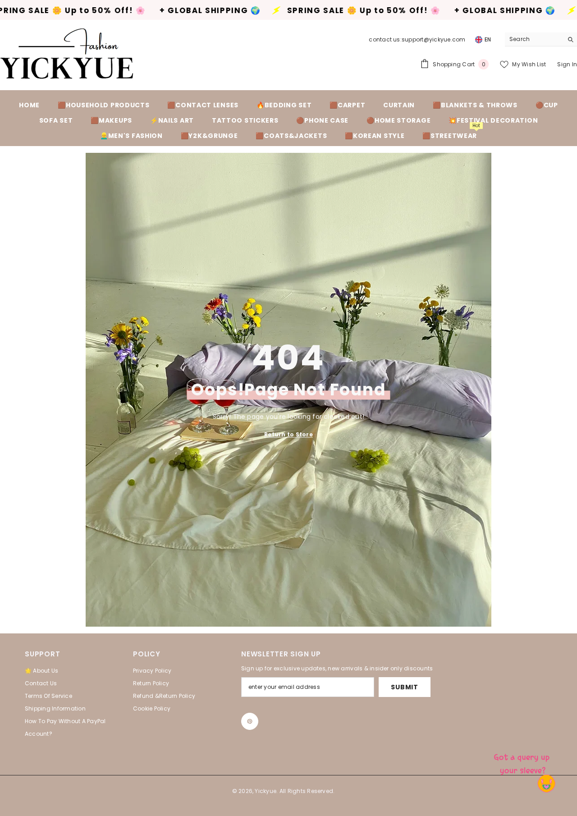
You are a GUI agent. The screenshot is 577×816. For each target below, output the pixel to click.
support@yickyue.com (434, 39)
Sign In (567, 64)
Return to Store (288, 434)
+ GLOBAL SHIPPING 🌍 (144, 10)
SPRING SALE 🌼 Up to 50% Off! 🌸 (298, 10)
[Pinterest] (249, 721)
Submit (404, 687)
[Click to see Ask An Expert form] (522, 761)
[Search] (541, 39)
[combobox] (534, 39)
